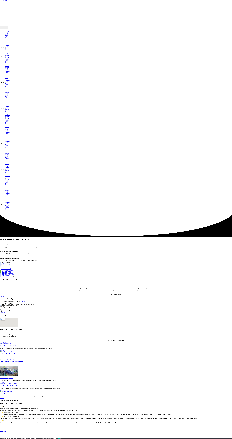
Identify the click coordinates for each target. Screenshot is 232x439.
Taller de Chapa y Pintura (6, 378)
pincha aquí (22, 301)
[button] (116, 406)
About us (7, 31)
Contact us (7, 37)
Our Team (7, 33)
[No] (60, 438)
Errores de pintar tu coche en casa (8, 393)
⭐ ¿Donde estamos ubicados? (8, 406)
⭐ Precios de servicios (6, 420)
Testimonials (7, 36)
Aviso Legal (1, 433)
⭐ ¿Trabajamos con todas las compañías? (10, 412)
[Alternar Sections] (21, 30)
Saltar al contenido (3, 0)
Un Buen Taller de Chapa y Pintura (9, 353)
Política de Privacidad (3, 435)
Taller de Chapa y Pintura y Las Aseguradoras (11, 361)
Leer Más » (2, 350)
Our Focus (7, 32)
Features (6, 34)
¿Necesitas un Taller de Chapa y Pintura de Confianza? (13, 385)
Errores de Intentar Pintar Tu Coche (9, 345)
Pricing (6, 35)
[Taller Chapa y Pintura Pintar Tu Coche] (49, 25)
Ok (58, 438)
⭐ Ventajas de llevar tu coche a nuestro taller (10, 416)
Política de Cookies (3, 431)
